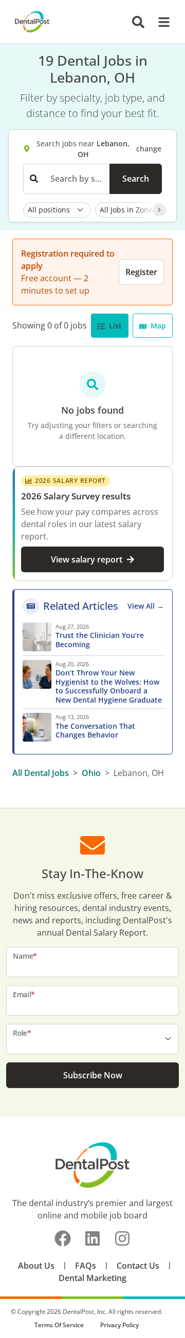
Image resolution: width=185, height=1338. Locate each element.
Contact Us (138, 1265)
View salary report (86, 559)
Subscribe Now (92, 1075)
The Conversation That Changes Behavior (95, 731)
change (148, 148)
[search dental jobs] (138, 22)
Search (135, 178)
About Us (36, 1265)
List (114, 326)
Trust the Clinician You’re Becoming (99, 640)
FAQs (85, 1265)
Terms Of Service (59, 1325)
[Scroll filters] (159, 210)
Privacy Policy (119, 1325)
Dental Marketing (92, 1278)
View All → (145, 606)
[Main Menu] (161, 22)
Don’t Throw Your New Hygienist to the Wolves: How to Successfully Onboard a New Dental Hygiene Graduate (109, 686)
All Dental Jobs (40, 773)
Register (141, 272)
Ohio (91, 773)
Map (157, 326)
